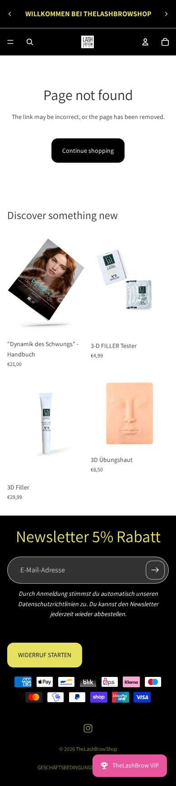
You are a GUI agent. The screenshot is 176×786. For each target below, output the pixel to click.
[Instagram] (88, 728)
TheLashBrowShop (96, 748)
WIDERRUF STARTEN (44, 655)
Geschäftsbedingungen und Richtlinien (88, 767)
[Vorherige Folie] (10, 14)
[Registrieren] (155, 570)
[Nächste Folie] (166, 14)
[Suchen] (30, 42)
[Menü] (10, 42)
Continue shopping (88, 150)
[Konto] (145, 42)
